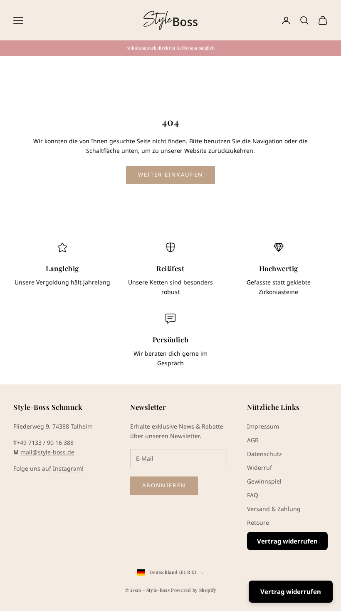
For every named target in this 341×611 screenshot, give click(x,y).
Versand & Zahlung (274, 509)
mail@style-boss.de (47, 452)
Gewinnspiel (264, 481)
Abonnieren (164, 485)
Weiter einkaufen (170, 174)
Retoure (258, 522)
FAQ (252, 495)
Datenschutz (264, 454)
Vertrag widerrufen (287, 541)
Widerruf (259, 467)
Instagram (67, 468)
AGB (253, 440)
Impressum (263, 426)
